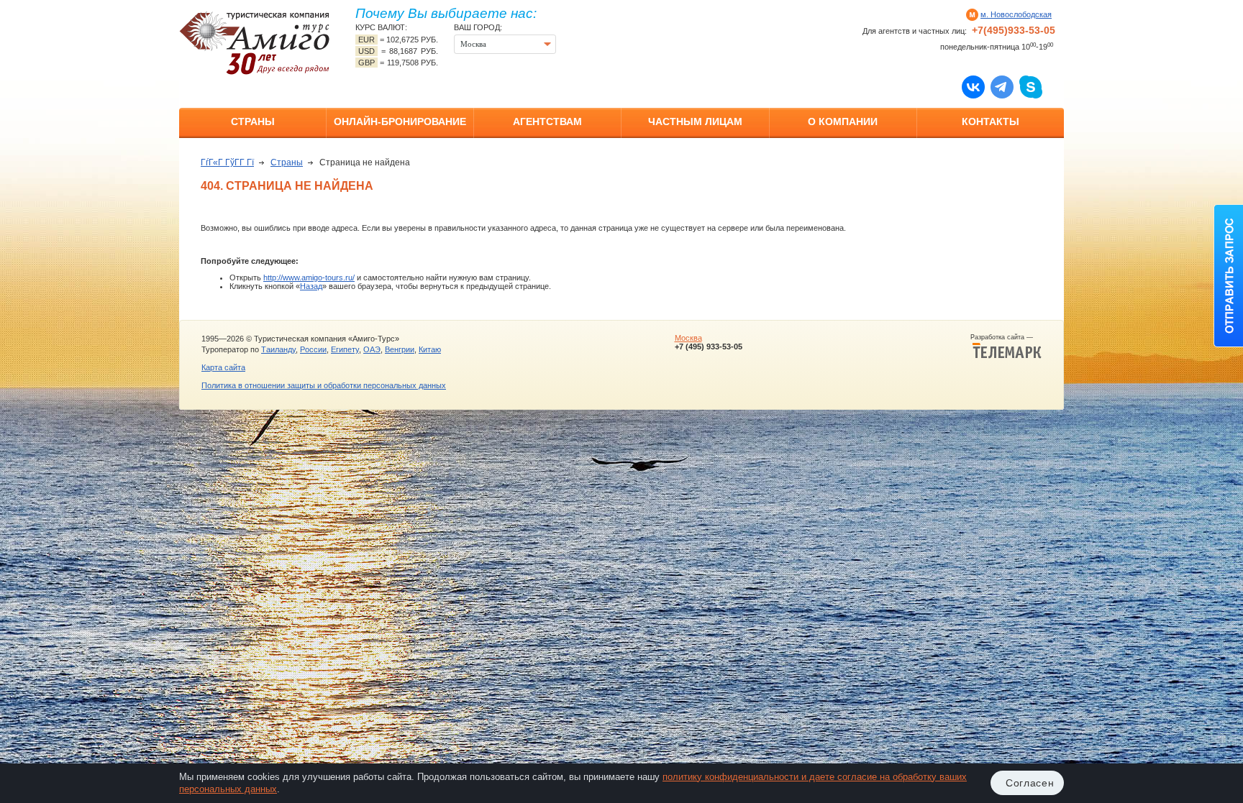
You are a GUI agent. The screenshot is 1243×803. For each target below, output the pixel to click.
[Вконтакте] (973, 86)
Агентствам (547, 121)
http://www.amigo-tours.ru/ (309, 277)
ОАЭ (372, 349)
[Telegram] (1002, 86)
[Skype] (1030, 86)
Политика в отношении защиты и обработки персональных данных (323, 385)
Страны (253, 121)
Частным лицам (695, 121)
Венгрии (399, 349)
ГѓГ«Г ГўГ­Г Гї (227, 162)
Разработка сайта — (1006, 337)
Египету (345, 349)
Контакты (990, 121)
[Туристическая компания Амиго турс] (254, 43)
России (313, 349)
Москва (688, 338)
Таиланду (278, 349)
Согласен (1030, 783)
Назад (311, 286)
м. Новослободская (1016, 14)
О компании (843, 121)
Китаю (430, 349)
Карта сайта (223, 367)
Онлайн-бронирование (400, 121)
